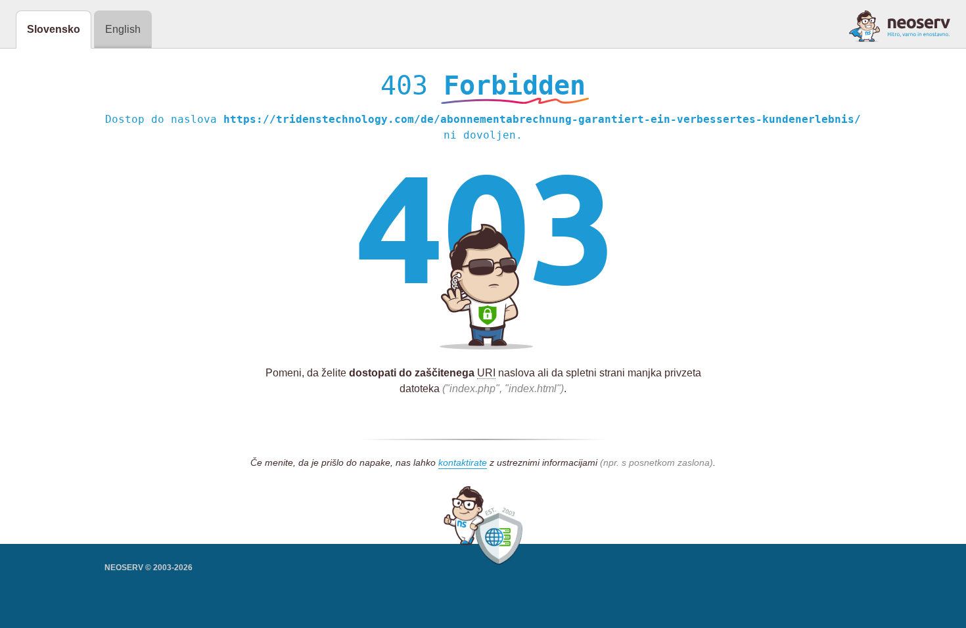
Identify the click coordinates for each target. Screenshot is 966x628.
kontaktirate (462, 462)
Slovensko (53, 29)
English (123, 29)
